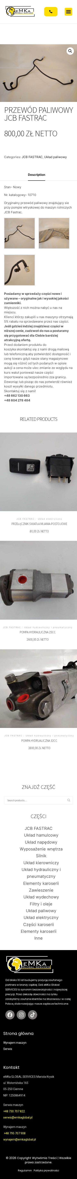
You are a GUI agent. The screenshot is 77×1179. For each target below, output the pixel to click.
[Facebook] (10, 1014)
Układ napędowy (41, 842)
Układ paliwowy (55, 157)
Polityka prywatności (46, 1170)
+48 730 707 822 (14, 1111)
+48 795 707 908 (14, 1133)
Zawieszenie (41, 890)
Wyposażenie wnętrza (41, 849)
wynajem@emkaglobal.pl (20, 1139)
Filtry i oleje (41, 903)
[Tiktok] (32, 1014)
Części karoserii (38, 924)
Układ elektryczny (41, 917)
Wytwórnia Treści (44, 1158)
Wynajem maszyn (14, 1042)
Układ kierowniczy (41, 862)
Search (70, 800)
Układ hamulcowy (41, 835)
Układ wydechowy (41, 896)
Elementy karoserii (41, 883)
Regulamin (25, 1170)
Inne (38, 938)
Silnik (41, 855)
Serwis (7, 1049)
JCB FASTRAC (32, 157)
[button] (68, 12)
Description (36, 175)
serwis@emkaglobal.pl (17, 1117)
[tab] (36, 175)
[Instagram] (21, 1014)
